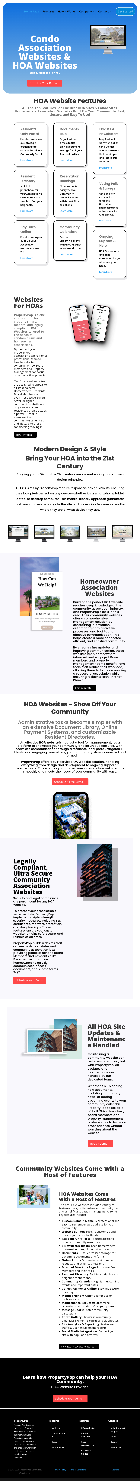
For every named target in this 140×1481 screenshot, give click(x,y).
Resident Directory (27, 178)
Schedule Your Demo (43, 83)
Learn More (26, 160)
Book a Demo (98, 1143)
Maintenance (58, 1447)
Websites (88, 1428)
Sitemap (115, 1469)
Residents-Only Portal (29, 131)
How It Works (67, 12)
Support (115, 1441)
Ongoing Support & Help (107, 241)
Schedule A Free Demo (68, 782)
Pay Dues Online (28, 229)
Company (85, 12)
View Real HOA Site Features (77, 1346)
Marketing (57, 1428)
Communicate (83, 688)
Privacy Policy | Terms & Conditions (70, 1469)
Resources (83, 1420)
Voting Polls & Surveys (109, 186)
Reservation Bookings (69, 178)
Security (56, 1441)
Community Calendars (70, 229)
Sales (113, 1436)
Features (48, 12)
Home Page (31, 12)
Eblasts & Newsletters (108, 131)
